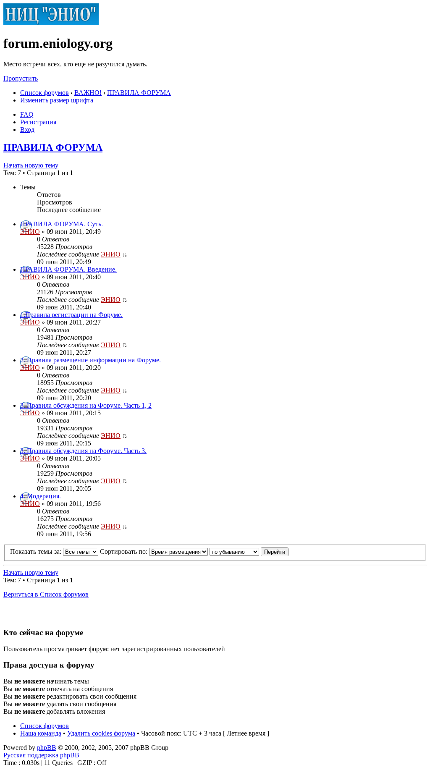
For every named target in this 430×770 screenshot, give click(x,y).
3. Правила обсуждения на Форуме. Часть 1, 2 (86, 405)
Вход (27, 129)
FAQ (27, 114)
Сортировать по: (124, 551)
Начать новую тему (30, 165)
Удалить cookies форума (101, 733)
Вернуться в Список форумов (46, 594)
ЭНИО (30, 231)
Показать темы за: (36, 551)
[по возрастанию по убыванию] (249, 551)
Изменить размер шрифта (56, 100)
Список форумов (44, 92)
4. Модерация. (40, 496)
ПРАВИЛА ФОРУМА (139, 92)
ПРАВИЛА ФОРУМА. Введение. (68, 269)
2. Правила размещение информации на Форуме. (90, 360)
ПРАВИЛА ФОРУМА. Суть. (61, 224)
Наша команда (40, 733)
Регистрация (38, 122)
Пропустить (20, 78)
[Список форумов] (51, 22)
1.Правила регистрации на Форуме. (71, 314)
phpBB (46, 747)
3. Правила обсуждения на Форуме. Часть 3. (83, 450)
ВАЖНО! (88, 92)
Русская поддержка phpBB (41, 755)
